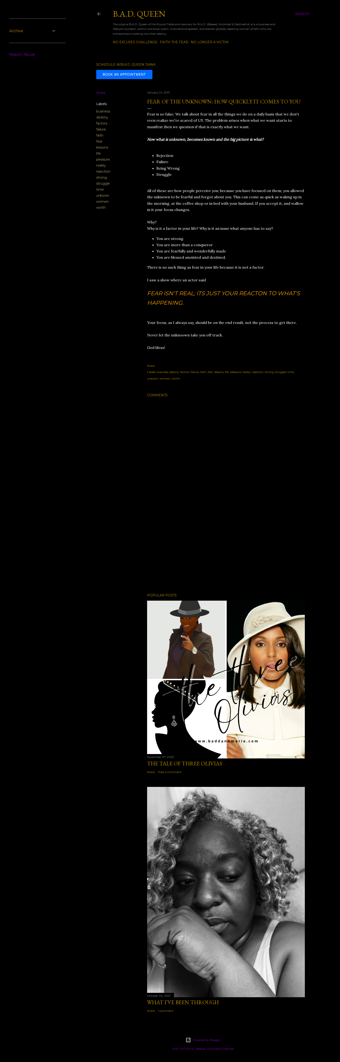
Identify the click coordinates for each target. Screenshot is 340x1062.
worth (101, 207)
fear (99, 141)
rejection (103, 171)
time (100, 189)
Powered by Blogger (206, 1040)
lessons (102, 147)
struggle (103, 183)
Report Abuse (22, 54)
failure (101, 129)
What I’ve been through (183, 1002)
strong (101, 177)
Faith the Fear (174, 42)
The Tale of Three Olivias (184, 763)
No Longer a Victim (210, 42)
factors (101, 123)
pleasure (103, 159)
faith (99, 135)
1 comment (165, 1010)
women (102, 201)
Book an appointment (124, 74)
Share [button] (100, 93)
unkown (102, 195)
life (98, 153)
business (103, 111)
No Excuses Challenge (135, 42)
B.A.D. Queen (139, 13)
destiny (102, 117)
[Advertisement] (226, 549)
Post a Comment (169, 772)
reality (101, 165)
